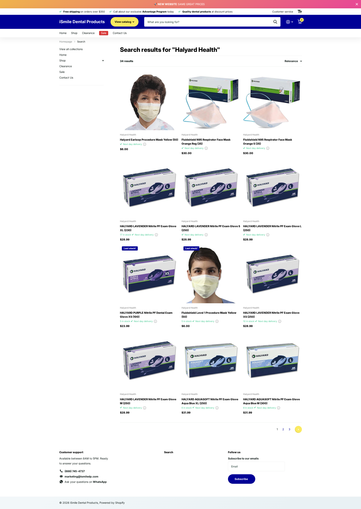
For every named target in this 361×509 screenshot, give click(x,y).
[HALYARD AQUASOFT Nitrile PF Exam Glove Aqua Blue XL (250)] (211, 360)
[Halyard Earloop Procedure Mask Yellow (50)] (149, 101)
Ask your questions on (86, 481)
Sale (62, 71)
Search (168, 452)
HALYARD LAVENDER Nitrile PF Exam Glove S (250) (211, 228)
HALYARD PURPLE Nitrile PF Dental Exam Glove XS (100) (146, 314)
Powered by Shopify (112, 502)
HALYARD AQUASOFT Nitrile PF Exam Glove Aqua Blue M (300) (271, 401)
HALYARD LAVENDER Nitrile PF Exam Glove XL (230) (148, 228)
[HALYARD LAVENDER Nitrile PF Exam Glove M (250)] (149, 360)
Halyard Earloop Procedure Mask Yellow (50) (149, 139)
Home (63, 33)
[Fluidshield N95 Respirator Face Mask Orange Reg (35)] (211, 101)
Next (298, 429)
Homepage (65, 41)
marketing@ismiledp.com (81, 476)
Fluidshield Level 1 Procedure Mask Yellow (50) (209, 314)
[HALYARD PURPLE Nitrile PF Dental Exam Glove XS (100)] (149, 273)
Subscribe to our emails (243, 458)
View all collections (71, 49)
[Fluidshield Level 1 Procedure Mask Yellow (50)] (211, 273)
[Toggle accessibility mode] (300, 11)
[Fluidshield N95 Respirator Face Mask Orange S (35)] (272, 101)
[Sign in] (289, 22)
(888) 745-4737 (75, 471)
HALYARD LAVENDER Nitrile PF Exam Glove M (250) (148, 401)
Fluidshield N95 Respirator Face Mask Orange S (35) (267, 141)
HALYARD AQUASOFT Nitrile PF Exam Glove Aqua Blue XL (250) (210, 401)
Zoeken (275, 22)
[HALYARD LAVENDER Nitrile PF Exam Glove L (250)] (272, 187)
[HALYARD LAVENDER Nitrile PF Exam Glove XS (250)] (272, 273)
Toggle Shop (103, 60)
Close (357, 4)
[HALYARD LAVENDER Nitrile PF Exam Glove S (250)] (211, 187)
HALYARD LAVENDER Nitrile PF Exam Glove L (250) (272, 228)
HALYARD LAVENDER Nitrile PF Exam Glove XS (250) (271, 314)
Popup (144, 144)
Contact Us (120, 33)
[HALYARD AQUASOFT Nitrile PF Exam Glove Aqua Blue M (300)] (272, 360)
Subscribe (241, 479)
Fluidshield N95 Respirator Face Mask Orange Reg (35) (206, 141)
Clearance (88, 33)
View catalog (123, 21)
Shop (74, 33)
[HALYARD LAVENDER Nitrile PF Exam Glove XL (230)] (149, 187)
